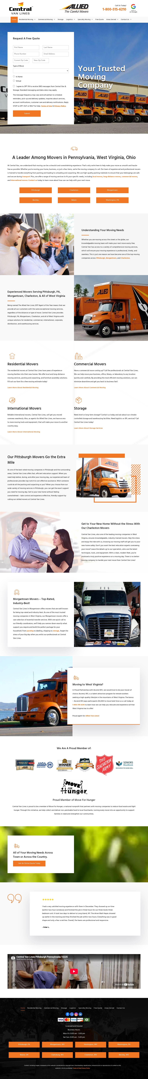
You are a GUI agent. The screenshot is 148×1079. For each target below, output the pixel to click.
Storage (80, 408)
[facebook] (67, 1014)
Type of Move (18, 66)
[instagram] (76, 1014)
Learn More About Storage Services (88, 428)
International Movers (24, 408)
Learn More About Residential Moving (23, 388)
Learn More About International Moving (24, 432)
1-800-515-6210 (114, 9)
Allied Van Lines (92, 716)
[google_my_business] (72, 1014)
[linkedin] (80, 1014)
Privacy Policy (60, 106)
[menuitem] (14, 20)
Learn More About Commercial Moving (90, 388)
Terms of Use (46, 106)
